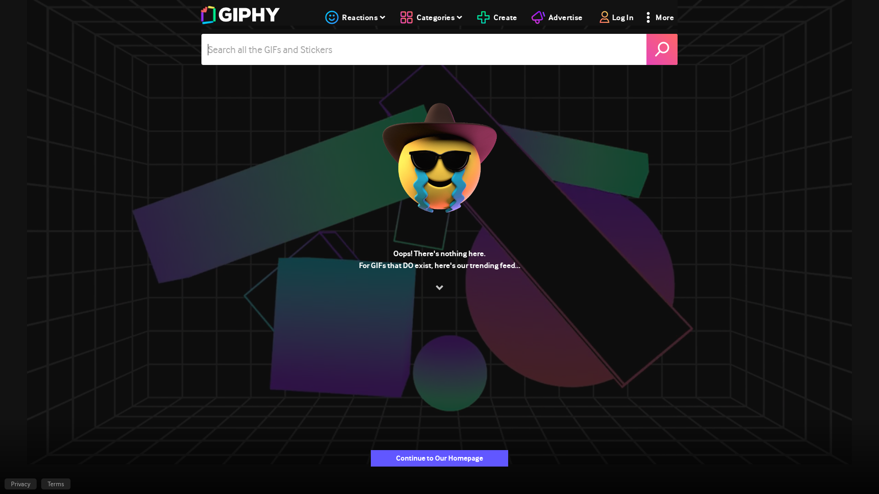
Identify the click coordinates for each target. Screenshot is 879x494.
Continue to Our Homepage (439, 458)
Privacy (20, 484)
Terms (56, 484)
